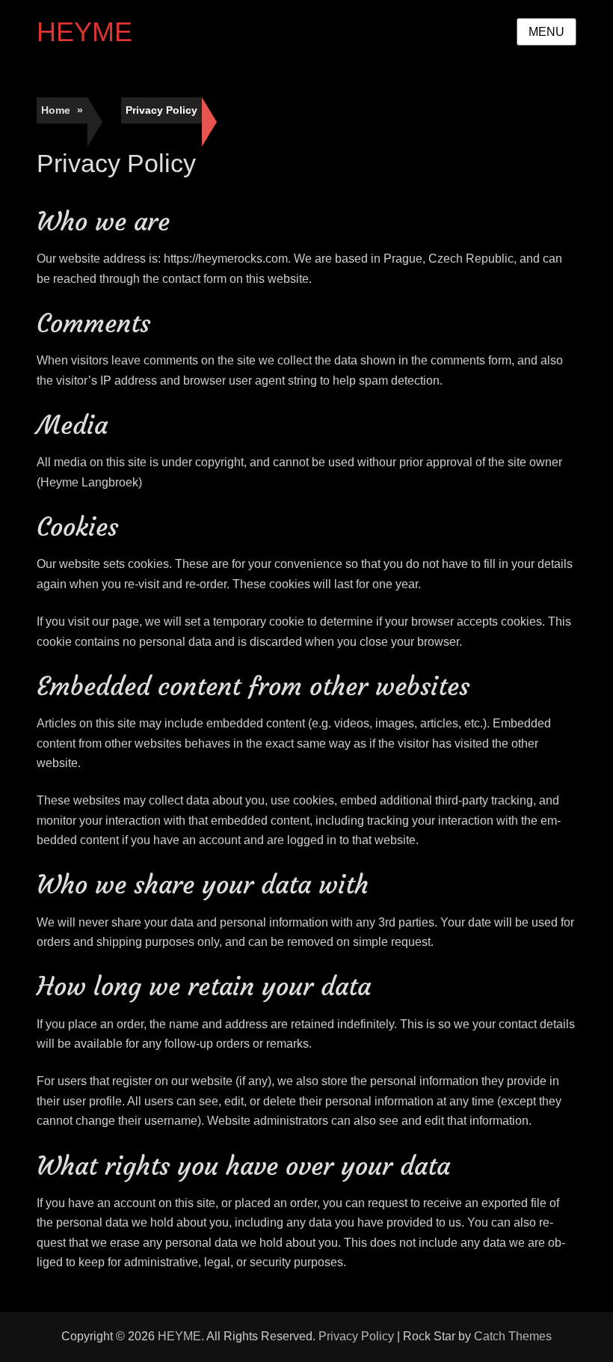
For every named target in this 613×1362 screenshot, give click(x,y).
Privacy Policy (356, 1336)
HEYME (84, 31)
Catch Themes (513, 1336)
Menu (546, 31)
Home (62, 110)
